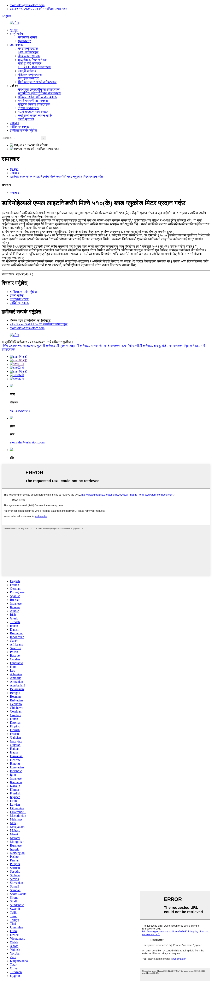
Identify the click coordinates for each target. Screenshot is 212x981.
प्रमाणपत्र (24, 41)
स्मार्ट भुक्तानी (26, 119)
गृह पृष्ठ (14, 30)
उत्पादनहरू (16, 45)
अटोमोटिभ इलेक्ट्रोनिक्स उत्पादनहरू (39, 93)
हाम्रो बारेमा (17, 33)
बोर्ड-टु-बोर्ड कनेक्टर (29, 63)
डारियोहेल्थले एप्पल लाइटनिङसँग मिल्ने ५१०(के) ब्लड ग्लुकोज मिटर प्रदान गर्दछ (56, 176)
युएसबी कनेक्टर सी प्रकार (52, 345)
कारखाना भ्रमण (27, 37)
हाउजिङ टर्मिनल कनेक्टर (32, 59)
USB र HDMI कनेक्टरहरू (34, 67)
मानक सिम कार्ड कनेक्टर (105, 345)
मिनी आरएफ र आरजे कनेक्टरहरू (37, 82)
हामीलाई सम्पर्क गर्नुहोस (23, 130)
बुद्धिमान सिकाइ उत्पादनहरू (34, 104)
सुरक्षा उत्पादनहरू (28, 108)
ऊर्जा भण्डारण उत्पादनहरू (33, 112)
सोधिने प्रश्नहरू (19, 126)
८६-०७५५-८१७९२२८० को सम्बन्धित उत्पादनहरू (38, 9)
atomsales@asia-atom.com (27, 5)
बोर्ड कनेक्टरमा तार (29, 56)
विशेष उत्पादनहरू (12, 345)
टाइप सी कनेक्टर (79, 345)
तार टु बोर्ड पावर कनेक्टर (168, 345)
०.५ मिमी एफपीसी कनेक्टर (136, 345)
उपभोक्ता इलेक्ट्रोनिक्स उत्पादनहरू (39, 89)
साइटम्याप (29, 345)
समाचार (14, 123)
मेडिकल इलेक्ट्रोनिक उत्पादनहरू (37, 97)
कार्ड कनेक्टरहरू (28, 48)
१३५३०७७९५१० (20, 410)
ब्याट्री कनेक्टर (27, 71)
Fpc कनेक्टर (191, 345)
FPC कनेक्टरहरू (28, 52)
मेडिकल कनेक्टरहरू (30, 74)
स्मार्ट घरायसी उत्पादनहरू (33, 100)
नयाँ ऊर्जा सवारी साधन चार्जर (35, 115)
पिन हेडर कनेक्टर (28, 78)
